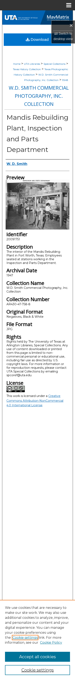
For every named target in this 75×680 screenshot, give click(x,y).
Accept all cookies (37, 656)
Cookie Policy (51, 643)
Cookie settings (25, 638)
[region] (37, 640)
